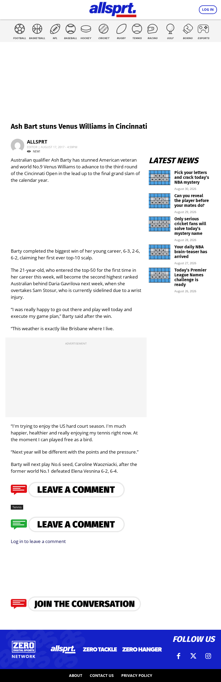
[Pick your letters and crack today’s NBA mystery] (159, 177)
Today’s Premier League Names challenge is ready (190, 277)
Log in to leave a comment (38, 541)
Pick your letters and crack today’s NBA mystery (191, 177)
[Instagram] (208, 656)
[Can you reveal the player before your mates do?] (159, 200)
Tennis (17, 507)
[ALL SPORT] (112, 8)
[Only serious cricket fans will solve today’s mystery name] (159, 224)
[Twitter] (193, 656)
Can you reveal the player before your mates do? (191, 200)
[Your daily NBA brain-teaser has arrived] (159, 252)
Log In (208, 9)
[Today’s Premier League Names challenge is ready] (159, 275)
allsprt (37, 141)
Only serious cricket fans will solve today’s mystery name (190, 226)
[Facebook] (178, 656)
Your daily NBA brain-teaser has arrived (190, 251)
